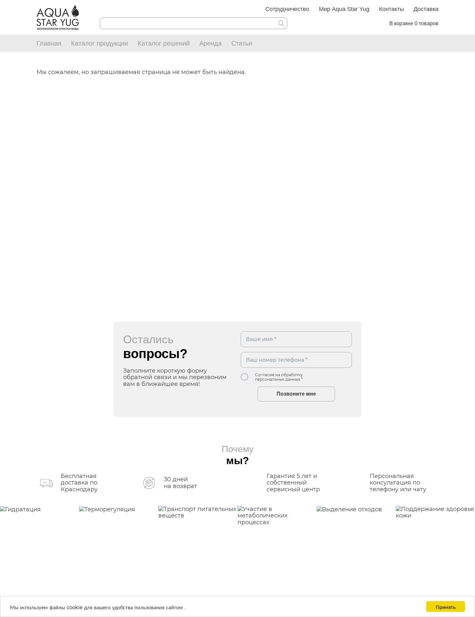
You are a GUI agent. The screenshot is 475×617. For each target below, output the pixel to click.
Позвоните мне (296, 394)
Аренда (210, 43)
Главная (49, 43)
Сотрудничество (287, 9)
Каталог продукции (99, 43)
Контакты (391, 9)
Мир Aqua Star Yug (344, 9)
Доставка (426, 9)
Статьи (241, 43)
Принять (446, 606)
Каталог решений (164, 43)
